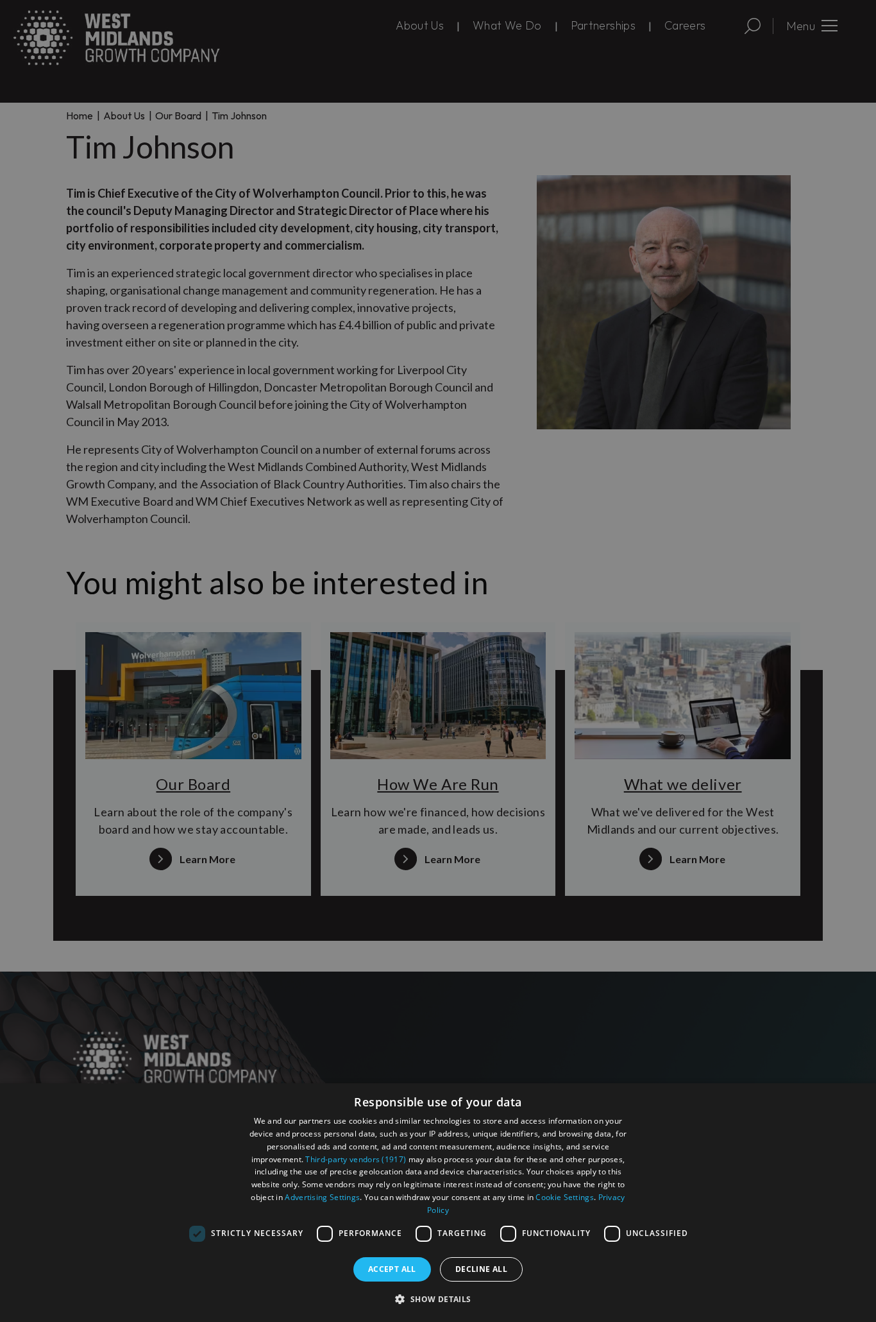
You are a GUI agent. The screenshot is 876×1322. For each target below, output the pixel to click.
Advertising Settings (322, 1197)
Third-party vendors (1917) (355, 1159)
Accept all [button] (392, 1269)
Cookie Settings (564, 1197)
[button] (438, 1299)
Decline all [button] (481, 1269)
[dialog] (438, 1202)
